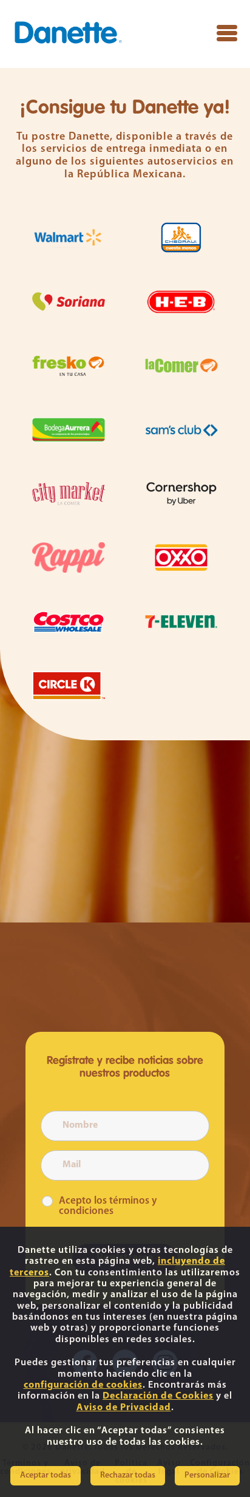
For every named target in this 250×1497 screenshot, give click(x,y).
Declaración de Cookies (158, 1396)
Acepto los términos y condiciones (108, 1206)
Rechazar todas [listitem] (127, 1475)
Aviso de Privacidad (123, 1408)
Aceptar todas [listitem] (45, 1475)
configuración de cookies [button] (83, 1385)
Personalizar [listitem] (207, 1475)
